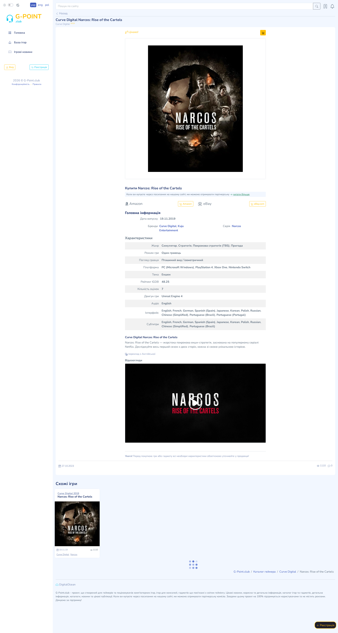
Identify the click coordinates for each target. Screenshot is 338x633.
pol (47, 5)
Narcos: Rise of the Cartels (75, 495)
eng (40, 5)
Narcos (73, 554)
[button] (135, 108)
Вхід (11, 67)
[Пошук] (316, 6)
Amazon (187, 204)
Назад (62, 13)
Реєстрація (40, 67)
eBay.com (258, 204)
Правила (37, 84)
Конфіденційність (20, 84)
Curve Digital (63, 554)
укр (33, 5)
